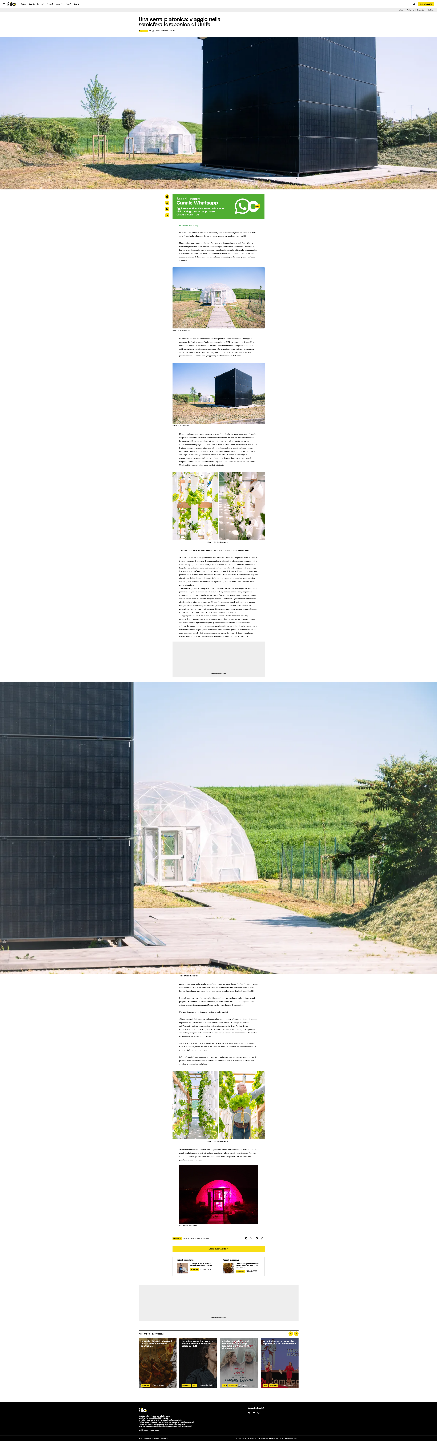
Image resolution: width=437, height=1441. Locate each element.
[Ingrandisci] (215, 1074)
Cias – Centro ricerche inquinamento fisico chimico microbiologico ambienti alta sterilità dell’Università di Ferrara (216, 246)
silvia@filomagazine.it (173, 1420)
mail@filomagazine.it (187, 1422)
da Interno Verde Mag (188, 225)
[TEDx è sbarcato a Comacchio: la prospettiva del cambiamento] (280, 1363)
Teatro (194, 1385)
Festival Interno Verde (200, 342)
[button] (4, 4)
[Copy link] (167, 215)
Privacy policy (154, 1430)
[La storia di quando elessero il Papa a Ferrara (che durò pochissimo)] (241, 1266)
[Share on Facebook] (167, 196)
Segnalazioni (143, 31)
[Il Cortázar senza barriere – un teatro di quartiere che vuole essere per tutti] (198, 1363)
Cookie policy (143, 1430)
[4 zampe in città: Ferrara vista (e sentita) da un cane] (196, 1266)
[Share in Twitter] (167, 203)
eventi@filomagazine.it (177, 1424)
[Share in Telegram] (167, 209)
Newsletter (421, 10)
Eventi (225, 1385)
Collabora (431, 10)
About (401, 10)
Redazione (410, 10)
